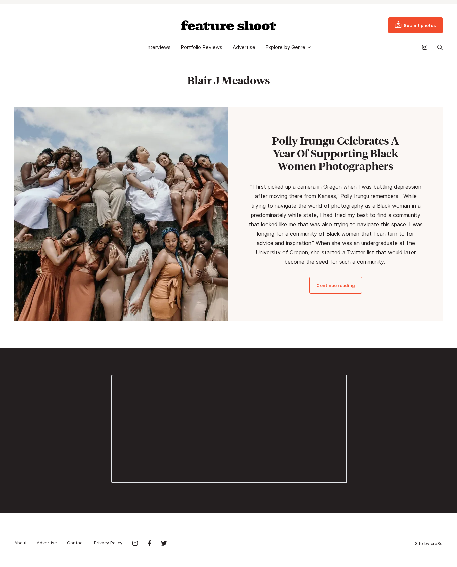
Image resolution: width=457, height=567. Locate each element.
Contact (75, 542)
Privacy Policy (108, 542)
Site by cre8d (429, 543)
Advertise (244, 47)
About (20, 542)
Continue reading (335, 285)
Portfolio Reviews (201, 47)
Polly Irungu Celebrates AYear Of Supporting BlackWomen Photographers (335, 153)
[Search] (440, 47)
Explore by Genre (285, 47)
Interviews (158, 47)
